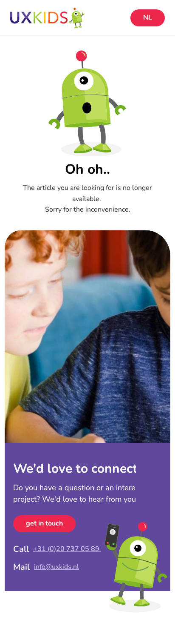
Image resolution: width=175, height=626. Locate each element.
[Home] (68, 18)
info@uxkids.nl (56, 566)
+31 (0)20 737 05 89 (67, 549)
